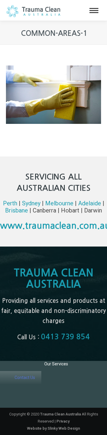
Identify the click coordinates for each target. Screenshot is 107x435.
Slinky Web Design (64, 428)
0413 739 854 (65, 336)
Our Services (56, 364)
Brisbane (16, 210)
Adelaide (89, 203)
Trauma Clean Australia (60, 414)
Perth (10, 203)
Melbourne (59, 203)
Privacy (63, 421)
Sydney (31, 203)
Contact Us (25, 377)
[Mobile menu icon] (94, 10)
